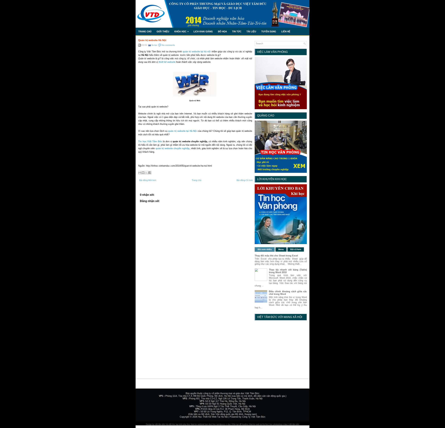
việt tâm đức (294, 424)
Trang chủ (144, 31)
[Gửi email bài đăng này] (139, 172)
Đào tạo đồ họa (238, 424)
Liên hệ (285, 31)
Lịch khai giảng (203, 31)
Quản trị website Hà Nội (152, 40)
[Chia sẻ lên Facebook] (149, 172)
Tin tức (236, 31)
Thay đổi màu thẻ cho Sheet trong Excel (276, 255)
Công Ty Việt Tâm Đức (253, 416)
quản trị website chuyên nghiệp (173, 148)
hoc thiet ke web (194, 424)
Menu (281, 249)
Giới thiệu (163, 31)
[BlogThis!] (143, 172)
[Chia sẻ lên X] (146, 172)
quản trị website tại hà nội (197, 51)
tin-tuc (154, 45)
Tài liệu (251, 31)
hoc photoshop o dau (278, 424)
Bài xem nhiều (265, 249)
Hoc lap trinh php (179, 424)
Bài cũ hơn (295, 249)
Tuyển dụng (268, 31)
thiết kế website (167, 62)
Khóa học (181, 31)
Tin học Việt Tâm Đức (150, 141)
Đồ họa (222, 31)
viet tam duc (206, 424)
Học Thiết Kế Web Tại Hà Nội (213, 416)
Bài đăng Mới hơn (147, 180)
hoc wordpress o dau (222, 424)
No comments (168, 45)
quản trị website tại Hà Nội (182, 131)
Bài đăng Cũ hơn (245, 180)
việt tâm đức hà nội (163, 424)
